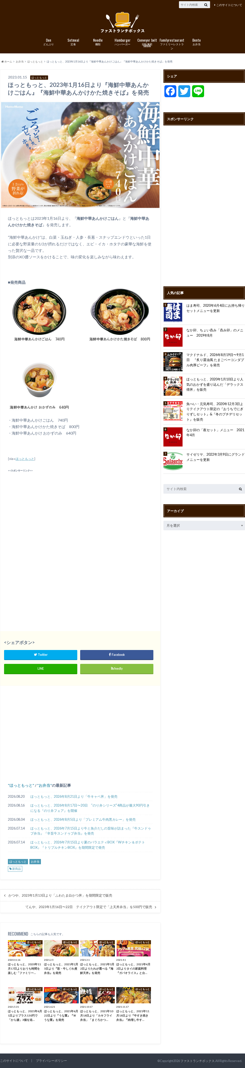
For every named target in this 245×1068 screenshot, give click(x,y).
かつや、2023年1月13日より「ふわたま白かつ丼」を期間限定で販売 (60, 895)
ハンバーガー (123, 41)
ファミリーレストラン (172, 43)
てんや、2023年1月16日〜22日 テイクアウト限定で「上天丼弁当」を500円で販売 (88, 907)
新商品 (16, 868)
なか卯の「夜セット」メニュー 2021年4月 (215, 432)
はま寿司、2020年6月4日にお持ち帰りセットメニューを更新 (215, 308)
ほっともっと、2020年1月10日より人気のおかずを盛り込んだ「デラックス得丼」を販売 (214, 384)
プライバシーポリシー (51, 1060)
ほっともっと (25, 459)
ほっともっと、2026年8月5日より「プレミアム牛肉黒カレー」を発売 (83, 819)
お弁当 (196, 41)
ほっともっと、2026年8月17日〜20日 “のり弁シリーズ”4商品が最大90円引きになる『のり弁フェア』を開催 (90, 808)
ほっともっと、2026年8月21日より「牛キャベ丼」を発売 (73, 796)
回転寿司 (147, 42)
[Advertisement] (80, 507)
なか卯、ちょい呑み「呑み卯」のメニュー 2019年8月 (214, 332)
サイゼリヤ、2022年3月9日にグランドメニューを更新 (215, 457)
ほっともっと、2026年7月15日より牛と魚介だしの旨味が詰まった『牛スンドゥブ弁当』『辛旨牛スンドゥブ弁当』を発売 (90, 831)
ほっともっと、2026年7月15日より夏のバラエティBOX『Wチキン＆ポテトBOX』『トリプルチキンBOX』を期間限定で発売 (87, 844)
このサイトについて (229, 5)
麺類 (98, 41)
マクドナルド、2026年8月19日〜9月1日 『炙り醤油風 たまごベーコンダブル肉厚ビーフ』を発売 (215, 360)
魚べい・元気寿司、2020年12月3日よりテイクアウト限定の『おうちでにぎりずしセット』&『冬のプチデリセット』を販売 (214, 411)
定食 (73, 41)
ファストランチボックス (197, 1061)
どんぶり (48, 41)
